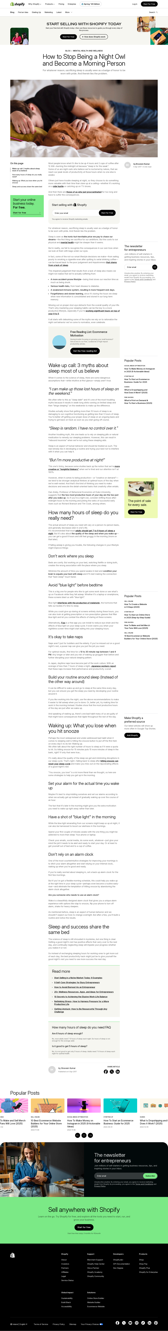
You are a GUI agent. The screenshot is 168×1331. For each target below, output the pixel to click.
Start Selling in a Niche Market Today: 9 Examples (78, 978)
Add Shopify (132, 735)
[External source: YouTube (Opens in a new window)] (130, 1323)
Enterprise (72, 4)
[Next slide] (90, 1135)
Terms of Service (41, 1324)
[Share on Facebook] (106, 1072)
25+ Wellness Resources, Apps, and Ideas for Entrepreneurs (84, 992)
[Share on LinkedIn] (118, 1072)
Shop (141, 1260)
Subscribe (150, 1176)
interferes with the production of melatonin (79, 603)
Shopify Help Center (96, 1264)
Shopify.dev (118, 1260)
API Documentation (121, 1264)
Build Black (66, 1302)
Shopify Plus (144, 1268)
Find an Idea (23, 12)
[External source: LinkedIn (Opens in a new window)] (149, 1323)
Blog (12, 12)
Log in (134, 4)
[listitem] (84, 1113)
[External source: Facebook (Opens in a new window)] (117, 1323)
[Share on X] (112, 1072)
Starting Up (36, 12)
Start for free (149, 4)
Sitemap (72, 1324)
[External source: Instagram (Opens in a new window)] (137, 1323)
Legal (63, 1276)
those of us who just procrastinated (83, 192)
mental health (67, 242)
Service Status (67, 1280)
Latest (58, 12)
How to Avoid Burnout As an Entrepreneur (74, 987)
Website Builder (93, 1302)
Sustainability (67, 1298)
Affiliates (64, 1272)
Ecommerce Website (96, 1306)
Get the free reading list (85, 351)
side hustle (58, 186)
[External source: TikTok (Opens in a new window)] (143, 1323)
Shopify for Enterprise (148, 1272)
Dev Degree (118, 1268)
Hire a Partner (93, 1268)
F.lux (63, 623)
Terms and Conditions (143, 279)
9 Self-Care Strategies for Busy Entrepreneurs (77, 982)
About (64, 1260)
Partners (65, 1268)
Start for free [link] (107, 213)
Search (152, 12)
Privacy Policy (130, 281)
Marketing (49, 12)
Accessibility (66, 1306)
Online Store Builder (95, 1298)
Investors (65, 1264)
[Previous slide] (77, 1135)
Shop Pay (143, 1264)
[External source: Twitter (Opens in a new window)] (124, 1323)
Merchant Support (95, 1260)
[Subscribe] (154, 267)
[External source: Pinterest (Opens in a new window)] (156, 1323)
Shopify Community (95, 1276)
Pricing (61, 4)
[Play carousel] (84, 1135)
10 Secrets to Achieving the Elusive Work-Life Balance (80, 996)
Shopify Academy (94, 1272)
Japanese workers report (103, 666)
